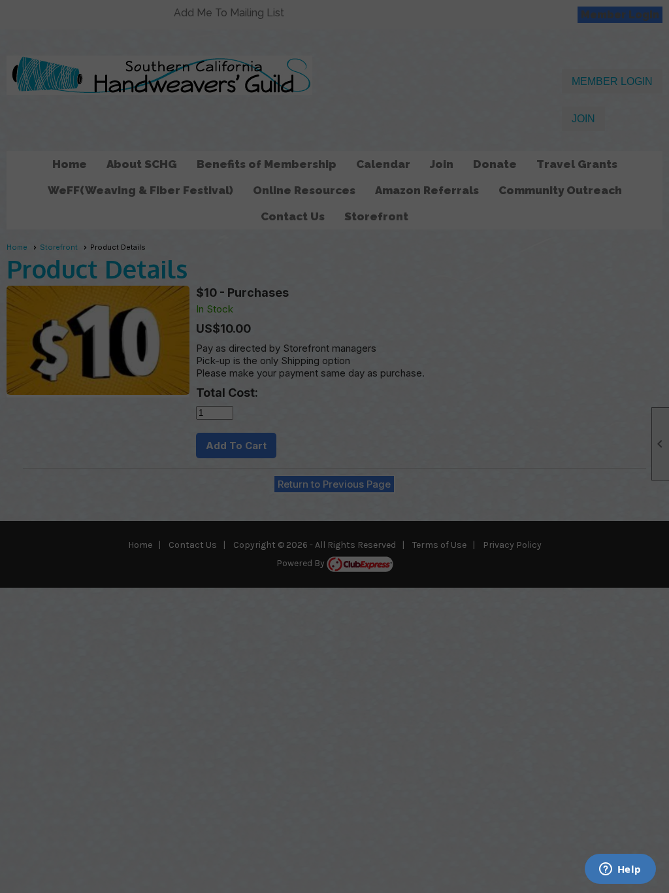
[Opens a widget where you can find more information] (620, 870)
